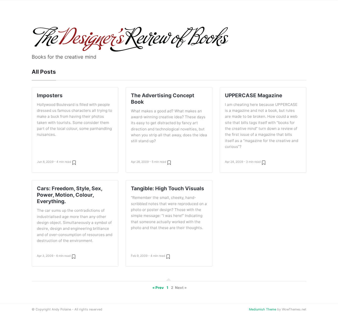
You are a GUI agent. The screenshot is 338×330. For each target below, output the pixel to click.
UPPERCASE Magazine (253, 95)
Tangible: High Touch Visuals (167, 188)
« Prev (158, 287)
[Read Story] (74, 162)
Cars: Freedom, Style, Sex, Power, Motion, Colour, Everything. (69, 194)
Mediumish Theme (262, 309)
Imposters (50, 95)
